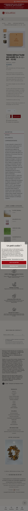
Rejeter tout (14, 266)
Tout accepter (14, 262)
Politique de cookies (6, 259)
